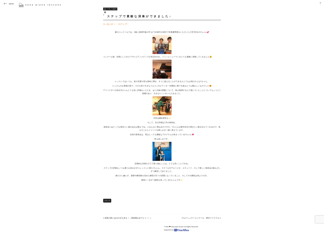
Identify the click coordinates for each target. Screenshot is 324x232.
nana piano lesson (177, 227)
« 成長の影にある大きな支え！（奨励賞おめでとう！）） (127, 218)
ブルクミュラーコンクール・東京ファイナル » (201, 218)
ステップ (122, 24)
